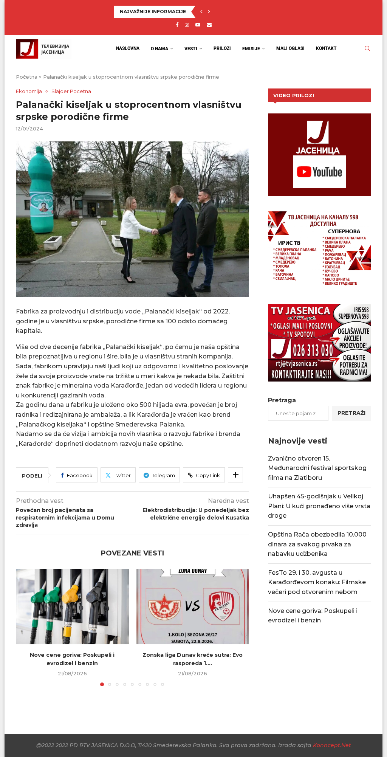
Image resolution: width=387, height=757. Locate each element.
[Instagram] (187, 25)
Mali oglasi (290, 48)
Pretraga (282, 400)
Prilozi (222, 48)
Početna (26, 77)
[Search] (367, 48)
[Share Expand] (235, 474)
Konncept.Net (332, 745)
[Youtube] (197, 25)
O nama (159, 48)
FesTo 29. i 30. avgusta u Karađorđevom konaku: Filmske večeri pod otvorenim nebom (317, 582)
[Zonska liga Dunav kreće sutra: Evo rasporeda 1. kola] (192, 606)
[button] (201, 12)
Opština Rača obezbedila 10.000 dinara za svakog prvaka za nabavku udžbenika (317, 544)
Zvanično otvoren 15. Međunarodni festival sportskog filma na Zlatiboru (317, 468)
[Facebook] (177, 25)
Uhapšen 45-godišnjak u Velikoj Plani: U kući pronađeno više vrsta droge (319, 506)
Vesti (190, 48)
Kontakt (326, 48)
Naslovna (127, 48)
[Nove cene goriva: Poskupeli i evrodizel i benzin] (72, 606)
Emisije (251, 48)
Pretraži (351, 413)
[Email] (209, 25)
